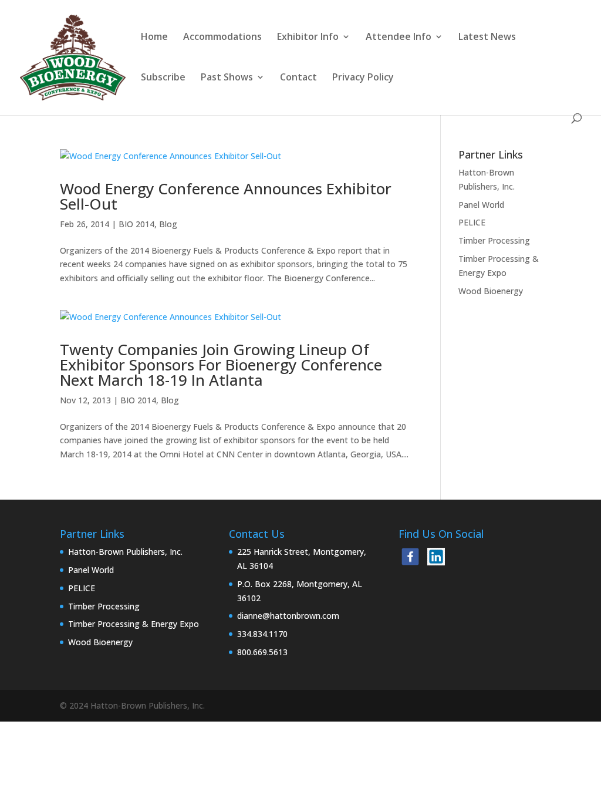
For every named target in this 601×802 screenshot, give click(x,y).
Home (154, 37)
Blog (168, 224)
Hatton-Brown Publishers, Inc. (125, 551)
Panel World (481, 204)
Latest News (487, 37)
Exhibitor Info (308, 37)
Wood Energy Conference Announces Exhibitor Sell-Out (225, 196)
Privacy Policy (363, 78)
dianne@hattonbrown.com (288, 615)
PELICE (471, 222)
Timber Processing (494, 240)
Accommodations (222, 37)
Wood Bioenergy (490, 290)
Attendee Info (398, 37)
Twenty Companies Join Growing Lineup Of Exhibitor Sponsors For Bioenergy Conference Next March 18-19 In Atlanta (221, 364)
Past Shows (227, 78)
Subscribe (163, 78)
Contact (298, 78)
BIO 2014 (136, 224)
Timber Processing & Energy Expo (133, 623)
